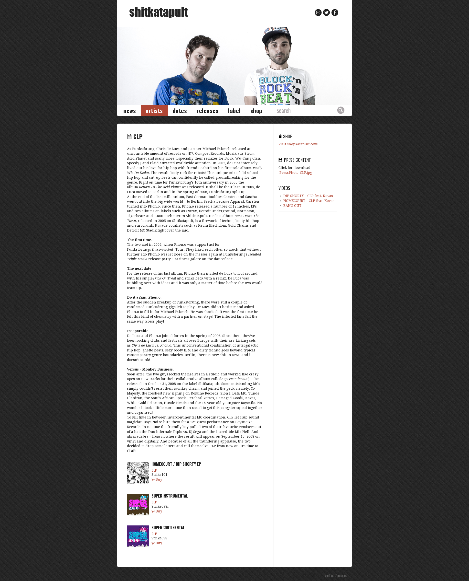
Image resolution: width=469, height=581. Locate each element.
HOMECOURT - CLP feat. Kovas (308, 201)
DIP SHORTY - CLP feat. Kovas (308, 196)
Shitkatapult (158, 12)
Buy (159, 479)
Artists (154, 110)
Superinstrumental (169, 496)
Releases (207, 110)
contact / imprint (336, 575)
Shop (256, 110)
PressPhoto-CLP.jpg (295, 172)
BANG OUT (292, 206)
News (129, 110)
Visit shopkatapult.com (297, 144)
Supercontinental (168, 528)
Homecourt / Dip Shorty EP (176, 464)
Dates (180, 110)
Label (234, 110)
